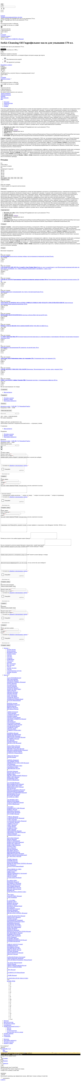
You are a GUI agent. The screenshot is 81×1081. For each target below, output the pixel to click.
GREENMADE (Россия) (13, 768)
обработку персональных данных (18, 465)
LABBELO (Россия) (12, 823)
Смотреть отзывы (5, 36)
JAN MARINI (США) (13, 799)
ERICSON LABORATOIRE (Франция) (17, 750)
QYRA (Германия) (12, 897)
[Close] (1, 451)
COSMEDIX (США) (12, 727)
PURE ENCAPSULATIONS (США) (16, 891)
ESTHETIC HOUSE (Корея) (14, 751)
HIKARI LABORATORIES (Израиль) (17, 775)
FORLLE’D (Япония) (13, 755)
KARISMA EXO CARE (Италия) (16, 808)
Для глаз (9, 669)
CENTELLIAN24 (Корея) (14, 717)
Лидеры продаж (11, 649)
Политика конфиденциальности (43, 419)
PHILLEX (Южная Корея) (14, 884)
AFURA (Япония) (12, 683)
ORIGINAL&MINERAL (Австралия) (17, 873)
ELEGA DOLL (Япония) (13, 746)
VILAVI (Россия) (11, 964)
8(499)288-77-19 (6, 1048)
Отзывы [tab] (6, 106)
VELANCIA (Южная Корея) (14, 962)
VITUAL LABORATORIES (14, 967)
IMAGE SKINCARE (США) (14, 785)
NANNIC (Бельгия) (12, 859)
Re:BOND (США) (12, 901)
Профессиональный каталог (11, 1026)
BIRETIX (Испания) (12, 707)
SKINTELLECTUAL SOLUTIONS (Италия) (19, 931)
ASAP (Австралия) (12, 695)
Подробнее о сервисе (6, 64)
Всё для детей (10, 665)
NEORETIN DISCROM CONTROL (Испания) (19, 863)
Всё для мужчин (11, 663)
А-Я (11, 1019)
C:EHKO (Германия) (12, 712)
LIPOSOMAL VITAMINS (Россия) (16, 832)
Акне (8, 673)
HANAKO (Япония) (12, 771)
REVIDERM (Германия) (13, 908)
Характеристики (5, 210)
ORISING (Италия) (12, 874)
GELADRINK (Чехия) (13, 761)
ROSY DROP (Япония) (13, 911)
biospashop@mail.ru (25, 406)
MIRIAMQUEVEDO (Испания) (15, 853)
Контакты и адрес (5, 406)
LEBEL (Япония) (11, 829)
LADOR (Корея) (11, 826)
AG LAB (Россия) (12, 685)
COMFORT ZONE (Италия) (14, 724)
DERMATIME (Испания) (13, 736)
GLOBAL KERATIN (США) (14, 765)
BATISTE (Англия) (12, 703)
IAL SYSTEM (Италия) (13, 782)
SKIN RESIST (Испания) (13, 924)
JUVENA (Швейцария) (13, 804)
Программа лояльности (10, 400)
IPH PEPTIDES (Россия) (13, 794)
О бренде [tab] (6, 104)
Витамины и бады (12, 652)
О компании (4, 389)
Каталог (6, 648)
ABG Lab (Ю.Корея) (12, 679)
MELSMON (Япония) (13, 850)
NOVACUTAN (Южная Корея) (15, 866)
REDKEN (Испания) (12, 903)
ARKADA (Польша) (12, 692)
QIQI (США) (10, 894)
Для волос (9, 658)
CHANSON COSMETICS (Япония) (14, 39)
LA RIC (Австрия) (12, 819)
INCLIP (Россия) (11, 788)
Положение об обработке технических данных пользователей (17, 419)
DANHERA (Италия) (12, 733)
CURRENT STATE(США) (14, 730)
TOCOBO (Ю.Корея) (12, 951)
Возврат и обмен (8, 399)
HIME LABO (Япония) (13, 777)
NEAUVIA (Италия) (12, 862)
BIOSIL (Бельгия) (11, 706)
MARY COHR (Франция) (14, 845)
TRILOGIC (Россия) (12, 954)
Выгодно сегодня (8, 1022)
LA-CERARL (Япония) (13, 822)
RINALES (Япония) (12, 910)
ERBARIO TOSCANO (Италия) (15, 748)
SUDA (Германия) (12, 937)
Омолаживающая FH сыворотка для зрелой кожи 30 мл (20, 347)
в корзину (3, 67)
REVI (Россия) (11, 907)
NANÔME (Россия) (12, 860)
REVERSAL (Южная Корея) (14, 906)
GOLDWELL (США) (12, 767)
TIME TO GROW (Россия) (14, 950)
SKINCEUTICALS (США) (14, 925)
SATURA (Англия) (12, 918)
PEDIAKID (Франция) (13, 882)
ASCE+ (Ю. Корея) (12, 696)
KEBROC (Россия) (12, 809)
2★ (18, 178)
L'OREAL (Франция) (12, 816)
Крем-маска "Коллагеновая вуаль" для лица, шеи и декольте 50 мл (31, 369)
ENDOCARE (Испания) (13, 747)
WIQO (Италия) (11, 969)
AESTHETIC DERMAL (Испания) (16, 682)
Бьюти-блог (7, 1035)
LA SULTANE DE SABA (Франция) (16, 821)
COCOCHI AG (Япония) (13, 723)
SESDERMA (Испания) (13, 923)
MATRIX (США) (11, 846)
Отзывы (3, 248)
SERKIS (16, 130)
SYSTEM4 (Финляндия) (13, 941)
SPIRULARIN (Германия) (14, 935)
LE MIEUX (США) (12, 828)
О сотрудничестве (12, 1030)
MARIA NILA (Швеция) (13, 843)
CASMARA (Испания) (13, 714)
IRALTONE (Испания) (13, 795)
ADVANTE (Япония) (12, 680)
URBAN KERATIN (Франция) (15, 958)
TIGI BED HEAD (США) (14, 948)
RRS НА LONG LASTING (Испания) (17, 913)
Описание (3, 188)
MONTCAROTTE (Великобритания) (17, 855)
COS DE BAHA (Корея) (13, 726)
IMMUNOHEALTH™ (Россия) (15, 787)
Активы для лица (11, 668)
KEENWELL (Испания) (13, 811)
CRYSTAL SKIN (11, 729)
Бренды (6, 675)
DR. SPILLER (10, 740)
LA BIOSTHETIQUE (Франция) (15, 818)
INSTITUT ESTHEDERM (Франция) (17, 792)
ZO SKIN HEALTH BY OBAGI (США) (17, 978)
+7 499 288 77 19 (15, 406)
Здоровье (9, 662)
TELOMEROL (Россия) (13, 947)
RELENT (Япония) (12, 904)
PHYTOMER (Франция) (13, 886)
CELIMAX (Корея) (12, 716)
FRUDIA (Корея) (11, 757)
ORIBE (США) (11, 872)
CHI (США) (10, 720)
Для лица (9, 656)
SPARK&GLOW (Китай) (13, 934)
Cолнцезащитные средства (14, 670)
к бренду (3, 1079)
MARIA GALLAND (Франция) (15, 842)
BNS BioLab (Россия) (12, 709)
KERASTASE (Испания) (13, 812)
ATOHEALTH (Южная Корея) (15, 699)
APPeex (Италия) (11, 690)
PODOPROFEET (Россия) (14, 887)
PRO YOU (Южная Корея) (14, 889)
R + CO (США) (11, 900)
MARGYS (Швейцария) (13, 840)
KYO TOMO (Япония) (13, 814)
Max (4, 1050)
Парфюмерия (10, 659)
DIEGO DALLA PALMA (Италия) (16, 737)
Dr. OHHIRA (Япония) (13, 738)
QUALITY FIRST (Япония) (14, 896)
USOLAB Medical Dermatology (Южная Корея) (19, 959)
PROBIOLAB (10, 890)
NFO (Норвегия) (11, 865)
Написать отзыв (5, 179)
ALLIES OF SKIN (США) (14, 689)
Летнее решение (11, 651)
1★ (21, 178)
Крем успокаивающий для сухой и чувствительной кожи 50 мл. (22, 291)
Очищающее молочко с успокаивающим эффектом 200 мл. (29, 380)
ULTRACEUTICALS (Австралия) (16, 957)
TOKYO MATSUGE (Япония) (15, 952)
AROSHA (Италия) (12, 693)
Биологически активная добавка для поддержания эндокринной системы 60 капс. (27, 256)
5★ (9, 178)
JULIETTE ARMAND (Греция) (15, 802)
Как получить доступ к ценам (15, 1032)
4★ (12, 178)
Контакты (3, 403)
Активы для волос (12, 672)
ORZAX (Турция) (12, 876)
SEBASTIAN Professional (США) (16, 921)
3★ (15, 178)
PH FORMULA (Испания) (14, 883)
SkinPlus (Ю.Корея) (12, 928)
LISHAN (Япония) (12, 833)
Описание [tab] (6, 101)
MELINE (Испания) (12, 849)
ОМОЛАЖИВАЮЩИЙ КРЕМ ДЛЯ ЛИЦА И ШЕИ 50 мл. (24, 325)
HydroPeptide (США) (12, 778)
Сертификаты (7, 1025)
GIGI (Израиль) (11, 764)
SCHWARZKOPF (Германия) (15, 920)
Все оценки (4, 178)
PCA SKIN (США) (12, 880)
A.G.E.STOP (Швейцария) (14, 677)
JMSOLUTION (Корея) (13, 801)
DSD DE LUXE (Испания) (14, 743)
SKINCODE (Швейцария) (14, 927)
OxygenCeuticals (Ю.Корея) (14, 877)
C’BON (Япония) (11, 713)
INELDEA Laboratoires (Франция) (16, 789)
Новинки (6, 1020)
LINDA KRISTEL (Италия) (14, 831)
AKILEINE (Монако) (12, 687)
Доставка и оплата (9, 398)
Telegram (5, 1051)
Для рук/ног (10, 660)
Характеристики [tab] (8, 103)
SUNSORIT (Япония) (13, 938)
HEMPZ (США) (11, 774)
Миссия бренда (8, 392)
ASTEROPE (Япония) (13, 697)
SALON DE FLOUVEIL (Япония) (16, 916)
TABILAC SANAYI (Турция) (15, 944)
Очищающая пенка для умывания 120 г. (28, 358)
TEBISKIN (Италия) (12, 945)
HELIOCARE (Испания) (13, 772)
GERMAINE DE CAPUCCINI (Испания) (18, 763)
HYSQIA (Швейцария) (13, 780)
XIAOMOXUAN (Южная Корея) (16, 972)
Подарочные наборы (9, 1023)
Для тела (9, 655)
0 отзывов (3, 34)
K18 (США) (10, 806)
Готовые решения (8, 1033)
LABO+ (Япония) (12, 825)
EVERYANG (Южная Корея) (14, 753)
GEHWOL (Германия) (13, 760)
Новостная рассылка (6, 410)
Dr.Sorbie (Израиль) (12, 741)
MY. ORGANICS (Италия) (14, 856)
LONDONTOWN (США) (14, 835)
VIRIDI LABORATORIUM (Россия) (16, 965)
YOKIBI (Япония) (12, 975)
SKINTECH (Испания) (13, 930)
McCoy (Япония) (11, 848)
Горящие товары (11, 653)
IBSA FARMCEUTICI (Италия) (15, 784)
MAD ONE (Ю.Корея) (13, 838)
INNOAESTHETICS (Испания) (15, 791)
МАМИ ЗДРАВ (11, 981)
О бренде (3, 224)
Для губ (9, 666)
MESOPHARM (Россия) (13, 852)
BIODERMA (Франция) (13, 704)
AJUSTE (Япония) (12, 686)
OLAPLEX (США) (12, 870)
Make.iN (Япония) (12, 839)
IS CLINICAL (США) (13, 797)
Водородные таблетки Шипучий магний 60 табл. (24, 315)
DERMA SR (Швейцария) (14, 734)
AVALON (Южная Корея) (14, 700)
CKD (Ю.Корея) (11, 721)
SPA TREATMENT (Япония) (14, 933)
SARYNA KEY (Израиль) (14, 917)
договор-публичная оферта (29, 422)
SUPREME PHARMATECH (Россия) (17, 940)
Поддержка (4, 395)
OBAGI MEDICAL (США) (14, 869)
